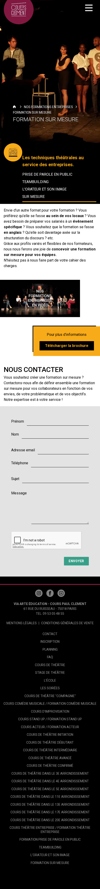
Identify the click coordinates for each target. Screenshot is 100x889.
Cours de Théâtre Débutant (50, 742)
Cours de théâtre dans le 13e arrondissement (50, 804)
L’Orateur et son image (50, 855)
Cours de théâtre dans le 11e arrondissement (50, 797)
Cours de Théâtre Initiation (50, 734)
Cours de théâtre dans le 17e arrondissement (50, 812)
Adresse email (23, 450)
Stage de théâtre (50, 672)
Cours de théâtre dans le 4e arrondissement (50, 781)
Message (19, 493)
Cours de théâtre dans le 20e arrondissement (50, 820)
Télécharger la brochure (66, 345)
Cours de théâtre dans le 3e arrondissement (50, 773)
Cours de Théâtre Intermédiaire (50, 750)
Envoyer (76, 561)
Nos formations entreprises (48, 107)
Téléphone (19, 463)
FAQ (50, 657)
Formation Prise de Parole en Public (50, 839)
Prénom (17, 421)
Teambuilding (35, 182)
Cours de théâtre (50, 665)
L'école (50, 680)
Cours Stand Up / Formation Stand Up (50, 719)
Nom (15, 434)
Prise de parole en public (47, 174)
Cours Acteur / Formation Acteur (50, 727)
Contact (50, 634)
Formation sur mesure (32, 112)
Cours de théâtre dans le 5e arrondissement (50, 789)
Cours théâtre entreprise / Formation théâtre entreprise (50, 830)
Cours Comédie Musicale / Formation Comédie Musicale (50, 703)
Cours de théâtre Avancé (50, 758)
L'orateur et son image (44, 189)
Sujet (15, 479)
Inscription (50, 641)
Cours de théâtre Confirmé (50, 765)
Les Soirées (50, 688)
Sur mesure (33, 196)
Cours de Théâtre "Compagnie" (50, 696)
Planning (50, 649)
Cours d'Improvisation (50, 711)
